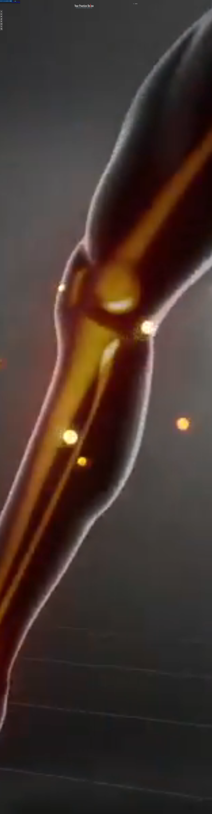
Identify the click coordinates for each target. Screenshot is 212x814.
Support (18, 1)
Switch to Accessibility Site (5, 1)
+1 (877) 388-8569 (15, 2)
